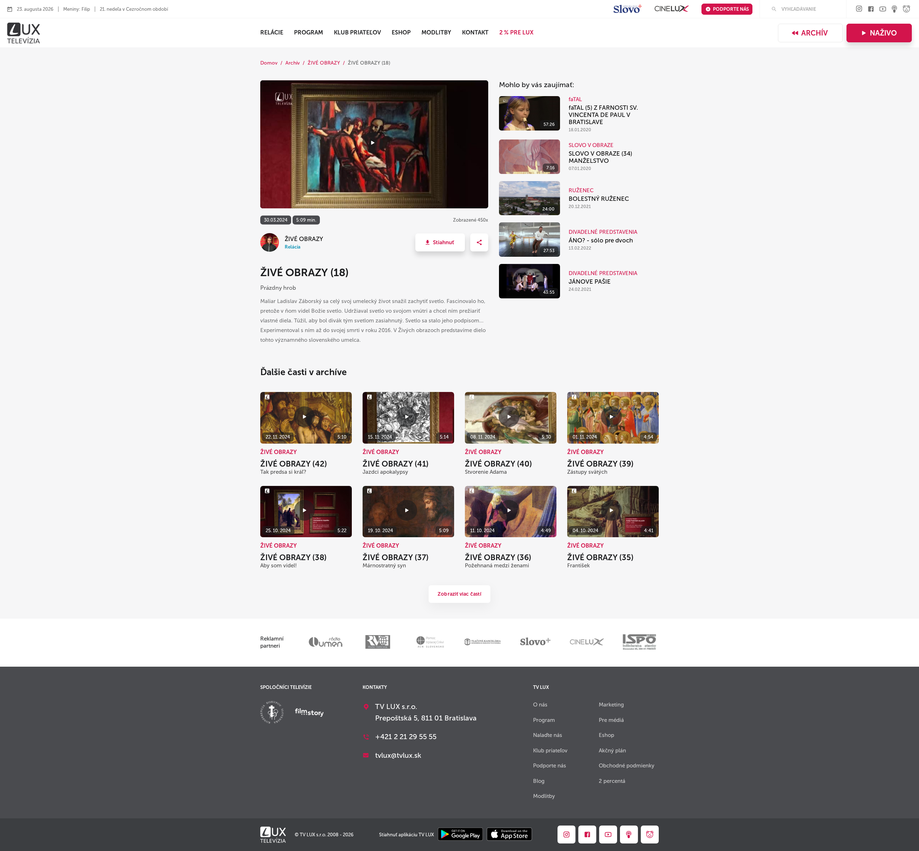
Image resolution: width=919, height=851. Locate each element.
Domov (268, 63)
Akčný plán (612, 750)
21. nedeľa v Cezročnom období (134, 9)
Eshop (606, 735)
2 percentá (612, 781)
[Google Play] (460, 834)
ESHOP (401, 32)
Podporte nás (731, 9)
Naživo (883, 33)
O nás (540, 704)
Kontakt (475, 32)
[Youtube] (882, 9)
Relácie (271, 32)
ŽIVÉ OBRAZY (324, 63)
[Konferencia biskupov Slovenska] (272, 713)
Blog (539, 781)
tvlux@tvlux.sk (398, 755)
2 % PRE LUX (516, 32)
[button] (440, 242)
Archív (814, 33)
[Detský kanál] (906, 9)
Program (308, 32)
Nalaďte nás (547, 735)
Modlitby (436, 32)
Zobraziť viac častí (459, 594)
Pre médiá (611, 720)
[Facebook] (871, 9)
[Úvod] (23, 33)
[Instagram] (859, 9)
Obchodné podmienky (626, 765)
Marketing (611, 704)
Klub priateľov (357, 32)
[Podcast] (894, 9)
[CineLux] (671, 9)
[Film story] (309, 713)
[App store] (509, 834)
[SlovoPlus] (628, 9)
